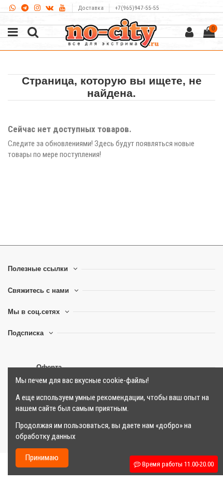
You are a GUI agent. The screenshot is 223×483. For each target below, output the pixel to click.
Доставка (91, 8)
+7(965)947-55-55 (137, 8)
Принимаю (42, 457)
